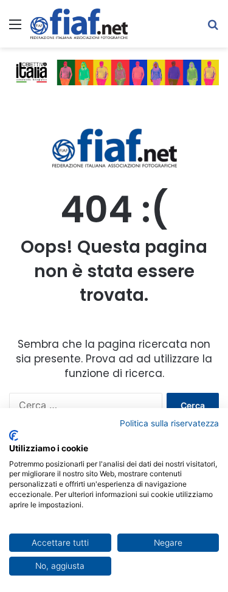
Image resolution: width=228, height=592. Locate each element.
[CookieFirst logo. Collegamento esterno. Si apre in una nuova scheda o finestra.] (13, 435)
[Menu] (15, 28)
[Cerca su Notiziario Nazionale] (213, 28)
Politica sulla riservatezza (169, 423)
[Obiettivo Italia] (79, 24)
